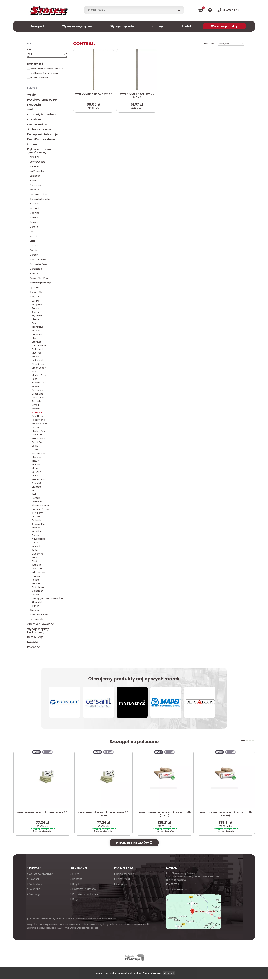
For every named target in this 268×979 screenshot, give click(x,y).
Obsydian (37, 501)
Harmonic (37, 334)
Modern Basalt (39, 375)
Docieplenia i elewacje (42, 134)
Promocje (34, 894)
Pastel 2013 (38, 568)
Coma (35, 312)
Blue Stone (37, 553)
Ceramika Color (39, 264)
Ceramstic (36, 268)
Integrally (37, 304)
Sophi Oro (37, 442)
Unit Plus (36, 352)
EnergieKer (36, 185)
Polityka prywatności (85, 894)
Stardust (36, 341)
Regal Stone (38, 419)
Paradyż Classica (39, 614)
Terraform (37, 512)
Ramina (36, 594)
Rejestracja (122, 879)
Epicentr (34, 166)
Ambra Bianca (39, 438)
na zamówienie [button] (39, 77)
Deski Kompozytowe (41, 139)
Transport (37, 26)
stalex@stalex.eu (176, 889)
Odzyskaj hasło (124, 874)
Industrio (36, 564)
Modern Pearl (39, 431)
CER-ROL (34, 157)
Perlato (36, 579)
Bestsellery (35, 637)
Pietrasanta (38, 349)
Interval (36, 330)
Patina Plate (38, 453)
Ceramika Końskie (40, 199)
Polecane (33, 647)
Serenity (36, 471)
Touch (35, 308)
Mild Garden (38, 572)
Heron (35, 557)
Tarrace (34, 217)
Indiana (36, 464)
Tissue (35, 460)
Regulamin (78, 884)
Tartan (35, 605)
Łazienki (32, 144)
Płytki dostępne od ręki (42, 100)
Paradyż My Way (39, 278)
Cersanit (35, 254)
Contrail (37, 412)
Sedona (36, 427)
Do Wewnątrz (37, 161)
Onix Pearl (37, 360)
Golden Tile (36, 292)
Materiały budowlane (41, 114)
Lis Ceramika (37, 619)
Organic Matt (39, 524)
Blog (75, 899)
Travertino (37, 326)
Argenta (34, 189)
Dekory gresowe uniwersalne (47, 598)
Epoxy (35, 445)
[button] (242, 740)
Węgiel (31, 95)
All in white (37, 602)
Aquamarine (38, 538)
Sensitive (37, 531)
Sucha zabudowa (39, 129)
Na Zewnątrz (37, 171)
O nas (75, 874)
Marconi (34, 208)
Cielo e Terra (39, 345)
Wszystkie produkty (224, 26)
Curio (35, 449)
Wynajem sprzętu (122, 26)
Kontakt (187, 26)
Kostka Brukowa (38, 124)
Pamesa (34, 180)
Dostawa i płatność (84, 889)
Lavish (35, 542)
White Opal (38, 397)
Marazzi (34, 226)
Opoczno (35, 287)
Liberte (35, 319)
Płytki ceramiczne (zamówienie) (39, 150)
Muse (35, 468)
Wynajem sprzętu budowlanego (39, 630)
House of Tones (40, 509)
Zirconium (37, 393)
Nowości (32, 642)
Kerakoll (34, 222)
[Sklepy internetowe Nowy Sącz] (134, 957)
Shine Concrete (40, 505)
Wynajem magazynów (77, 26)
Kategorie (33, 88)
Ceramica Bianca (39, 194)
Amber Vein (38, 479)
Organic (36, 516)
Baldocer (35, 175)
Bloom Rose (38, 382)
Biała (34, 371)
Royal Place (38, 416)
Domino (34, 250)
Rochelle (36, 401)
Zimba (35, 405)
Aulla (34, 494)
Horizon (36, 497)
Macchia (36, 457)
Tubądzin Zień (38, 259)
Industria (36, 546)
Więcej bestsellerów (133, 842)
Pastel (35, 323)
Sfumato (37, 486)
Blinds (35, 561)
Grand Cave (38, 483)
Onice (35, 475)
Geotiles (34, 212)
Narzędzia (34, 104)
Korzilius (34, 245)
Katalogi (158, 26)
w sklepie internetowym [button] (44, 73)
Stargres (35, 610)
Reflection (37, 390)
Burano (36, 300)
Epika (32, 240)
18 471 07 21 (173, 884)
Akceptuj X (169, 973)
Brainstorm (38, 587)
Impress (36, 408)
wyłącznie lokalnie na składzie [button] (47, 68)
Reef (34, 378)
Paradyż (34, 273)
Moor (34, 338)
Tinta (35, 550)
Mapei (33, 236)
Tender (36, 356)
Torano (36, 583)
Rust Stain (37, 434)
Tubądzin (35, 296)
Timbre (36, 527)
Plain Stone (38, 364)
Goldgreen (37, 590)
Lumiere (36, 576)
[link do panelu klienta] (210, 10)
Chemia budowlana (40, 624)
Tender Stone (39, 423)
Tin (33, 490)
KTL (31, 231)
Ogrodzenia (35, 119)
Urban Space (39, 367)
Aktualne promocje (40, 282)
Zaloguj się (121, 884)
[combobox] (130, 10)
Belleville (36, 520)
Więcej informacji (152, 973)
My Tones (37, 315)
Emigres (34, 203)
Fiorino (35, 535)
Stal (30, 109)
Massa (35, 386)
